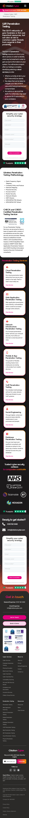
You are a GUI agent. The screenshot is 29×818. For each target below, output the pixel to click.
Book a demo (14, 623)
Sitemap (5, 814)
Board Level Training (8, 671)
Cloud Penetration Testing (9, 736)
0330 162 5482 (21, 10)
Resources (20, 704)
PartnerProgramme (22, 666)
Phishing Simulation (7, 668)
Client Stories (21, 710)
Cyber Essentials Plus (8, 676)
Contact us (20, 671)
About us (20, 660)
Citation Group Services (9, 695)
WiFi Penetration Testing (9, 733)
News (19, 707)
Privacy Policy (6, 804)
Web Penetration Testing (9, 730)
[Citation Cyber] (14, 750)
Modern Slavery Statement (9, 811)
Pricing (19, 663)
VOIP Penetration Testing (9, 727)
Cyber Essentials (7, 674)
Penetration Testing (7, 704)
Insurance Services (7, 692)
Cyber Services (6, 660)
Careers (20, 669)
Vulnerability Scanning (8, 679)
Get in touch (14, 617)
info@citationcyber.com (16, 530)
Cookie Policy (6, 807)
